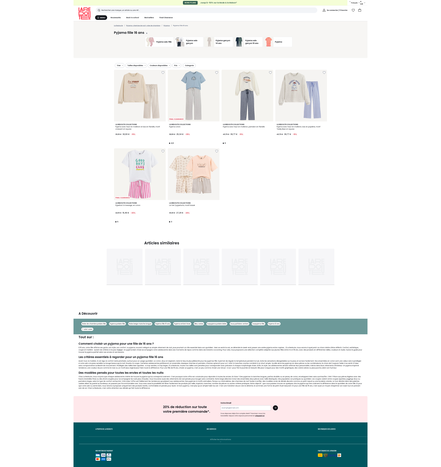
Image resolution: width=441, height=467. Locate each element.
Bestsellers (149, 17)
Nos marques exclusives (326, 429)
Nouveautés (116, 17)
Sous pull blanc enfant (239, 324)
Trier (119, 65)
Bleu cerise (199, 324)
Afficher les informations (220, 439)
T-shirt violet (87, 329)
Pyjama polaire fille (117, 324)
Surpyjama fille (258, 324)
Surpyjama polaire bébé (216, 324)
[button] (359, 10)
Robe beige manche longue (140, 324)
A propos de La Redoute (104, 429)
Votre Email (225, 403)
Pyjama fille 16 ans (180, 25)
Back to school (132, 17)
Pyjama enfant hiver (182, 324)
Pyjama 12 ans (274, 324)
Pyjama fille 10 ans (162, 324)
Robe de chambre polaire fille (94, 324)
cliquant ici (259, 416)
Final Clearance (166, 17)
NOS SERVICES (211, 429)
